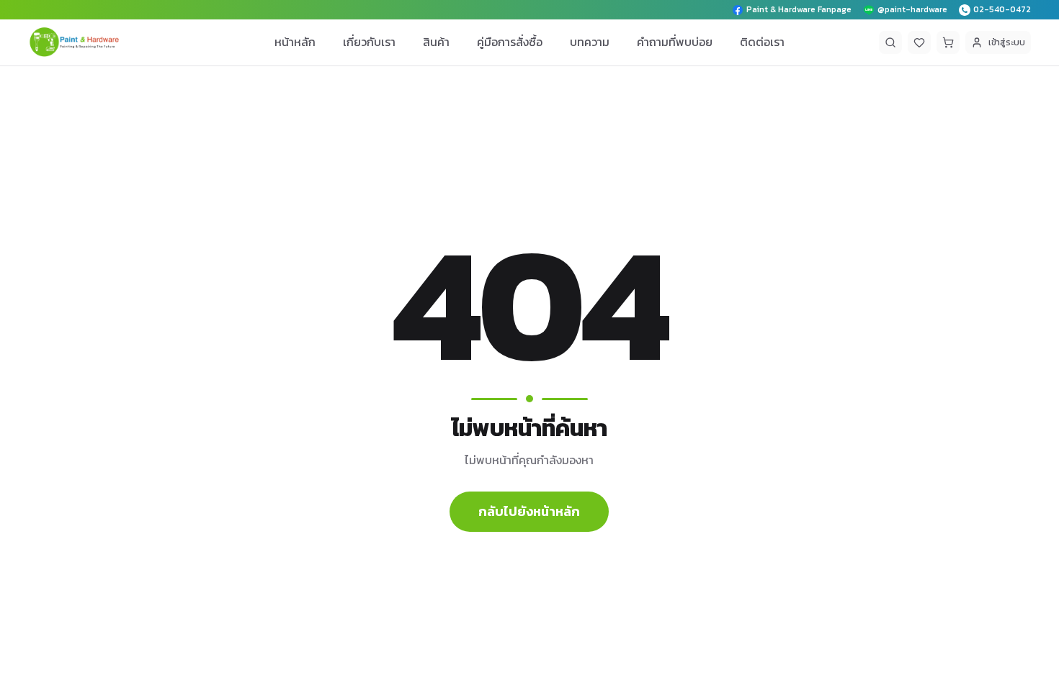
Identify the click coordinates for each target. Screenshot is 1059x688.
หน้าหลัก (295, 41)
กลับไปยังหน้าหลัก (529, 511)
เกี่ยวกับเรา (369, 41)
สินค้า (436, 41)
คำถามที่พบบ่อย (674, 41)
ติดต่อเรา (762, 41)
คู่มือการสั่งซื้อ (509, 41)
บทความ (589, 41)
